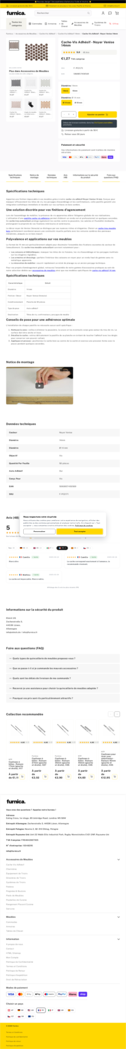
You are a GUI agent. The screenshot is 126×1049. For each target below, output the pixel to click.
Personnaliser (39, 531)
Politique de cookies (84, 526)
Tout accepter (80, 531)
